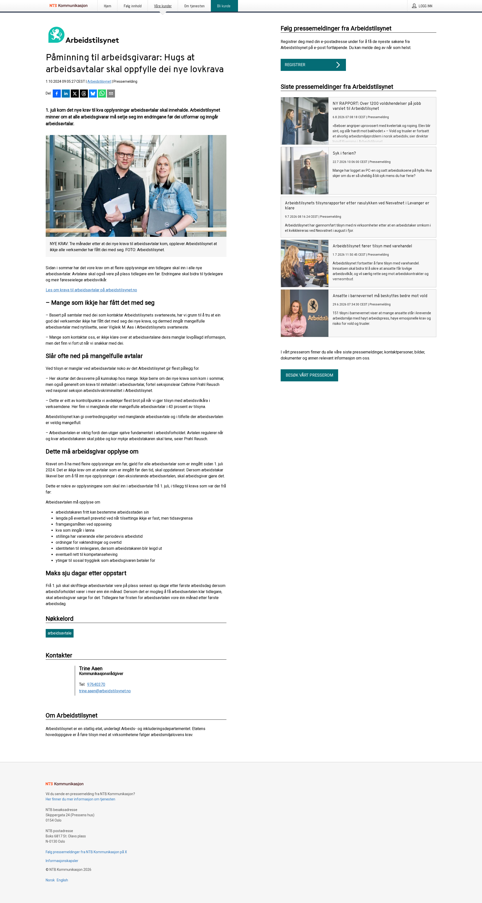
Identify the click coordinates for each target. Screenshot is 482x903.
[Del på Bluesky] (93, 94)
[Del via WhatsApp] (102, 94)
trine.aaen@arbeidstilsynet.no (105, 691)
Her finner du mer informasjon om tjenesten (80, 799)
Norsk (50, 880)
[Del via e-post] (111, 94)
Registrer (295, 64)
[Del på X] (75, 94)
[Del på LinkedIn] (66, 94)
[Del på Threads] (84, 94)
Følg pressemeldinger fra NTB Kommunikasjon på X (86, 852)
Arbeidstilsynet (99, 81)
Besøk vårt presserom (309, 375)
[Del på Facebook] (57, 94)
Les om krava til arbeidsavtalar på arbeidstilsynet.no (91, 290)
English (62, 880)
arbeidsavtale (60, 633)
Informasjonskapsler (62, 861)
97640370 (96, 684)
